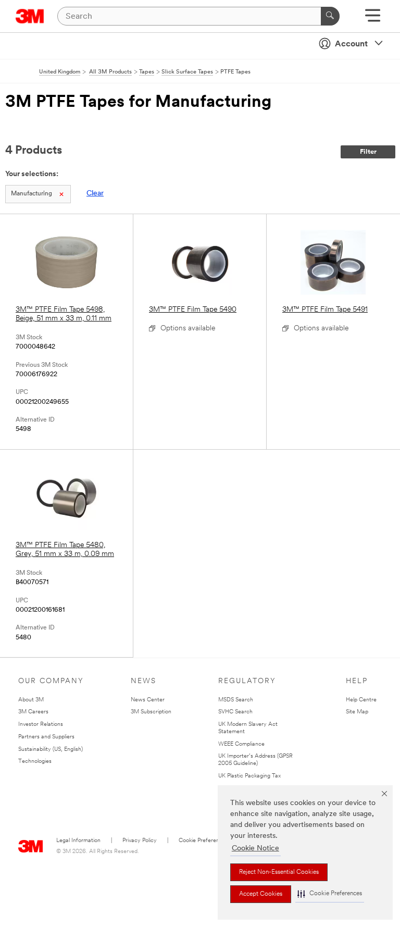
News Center (148, 700)
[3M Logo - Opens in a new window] (30, 16)
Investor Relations (40, 724)
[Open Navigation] (372, 19)
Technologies (35, 761)
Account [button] (351, 44)
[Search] (330, 16)
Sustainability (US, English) (50, 749)
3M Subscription (151, 712)
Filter (368, 152)
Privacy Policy (139, 841)
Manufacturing (31, 194)
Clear (95, 193)
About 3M (31, 700)
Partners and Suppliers (46, 737)
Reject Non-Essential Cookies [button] (279, 872)
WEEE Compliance (241, 744)
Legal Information (78, 841)
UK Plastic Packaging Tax (249, 776)
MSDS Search (235, 700)
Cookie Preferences (203, 841)
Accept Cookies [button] (260, 894)
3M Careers (33, 712)
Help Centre (361, 700)
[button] (329, 894)
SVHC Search (235, 712)
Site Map (357, 712)
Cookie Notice (255, 848)
